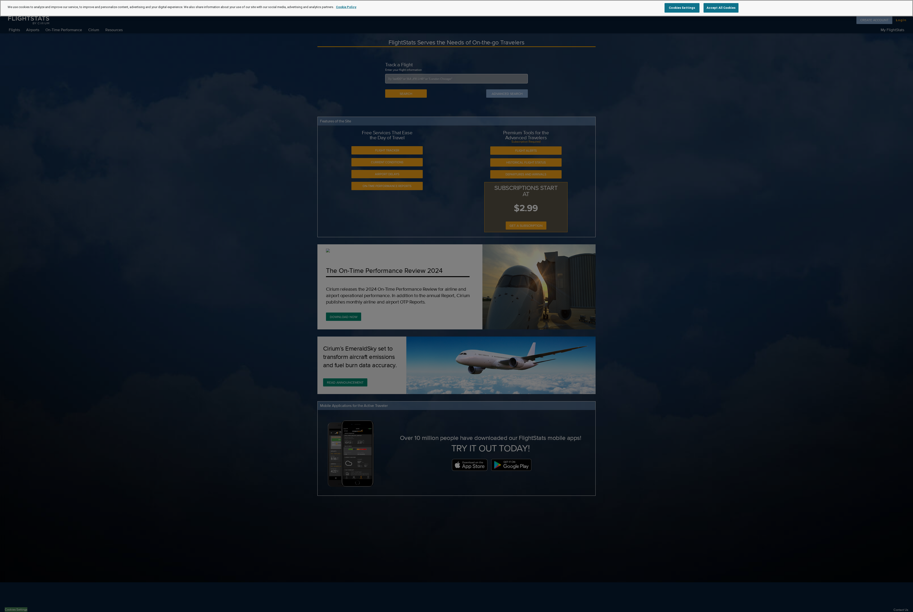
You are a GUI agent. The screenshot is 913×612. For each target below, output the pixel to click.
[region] (456, 8)
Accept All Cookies (721, 8)
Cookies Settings (682, 8)
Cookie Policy (346, 7)
